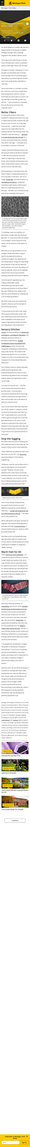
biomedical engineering (9, 182)
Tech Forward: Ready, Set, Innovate (12, 807)
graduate (15, 720)
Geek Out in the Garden (9, 771)
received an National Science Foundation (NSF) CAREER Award (13, 343)
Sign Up (24, 1142)
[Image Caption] (27, 23)
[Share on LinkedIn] (18, 40)
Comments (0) (5, 35)
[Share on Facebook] (4, 40)
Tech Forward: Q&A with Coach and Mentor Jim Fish (15, 789)
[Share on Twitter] (11, 40)
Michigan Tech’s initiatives (14, 555)
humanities (5, 606)
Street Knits (19, 620)
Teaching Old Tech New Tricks (11, 753)
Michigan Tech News (8, 8)
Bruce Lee (23, 454)
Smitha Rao (9, 179)
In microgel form (19, 526)
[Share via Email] (25, 40)
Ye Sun (4, 332)
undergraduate (6, 720)
